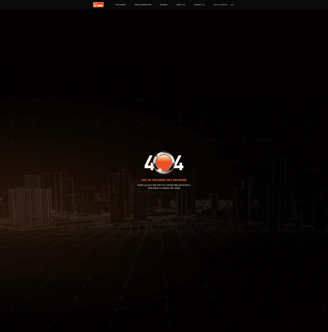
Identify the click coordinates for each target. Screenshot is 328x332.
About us (180, 5)
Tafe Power (120, 5)
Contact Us (199, 5)
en (232, 5)
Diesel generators (142, 5)
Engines (164, 5)
